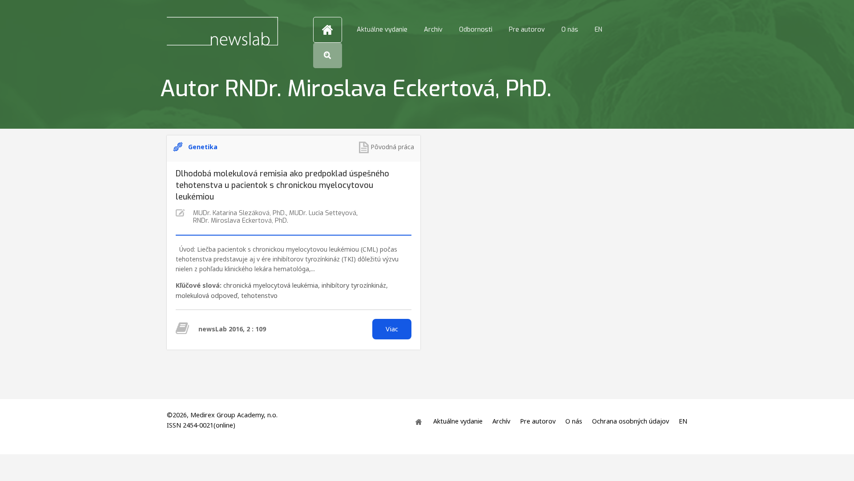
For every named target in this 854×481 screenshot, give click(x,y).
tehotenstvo (259, 295)
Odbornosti (475, 29)
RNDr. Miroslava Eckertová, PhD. (240, 220)
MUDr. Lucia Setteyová (322, 213)
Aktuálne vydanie (382, 29)
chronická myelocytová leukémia (270, 285)
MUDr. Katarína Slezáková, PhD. (239, 213)
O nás (569, 29)
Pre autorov (527, 29)
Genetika (203, 147)
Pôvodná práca (392, 147)
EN (598, 29)
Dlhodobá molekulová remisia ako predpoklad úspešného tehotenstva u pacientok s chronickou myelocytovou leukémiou (282, 185)
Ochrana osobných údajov (630, 421)
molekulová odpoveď (207, 295)
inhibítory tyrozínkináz (354, 285)
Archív (433, 29)
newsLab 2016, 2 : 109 (232, 329)
